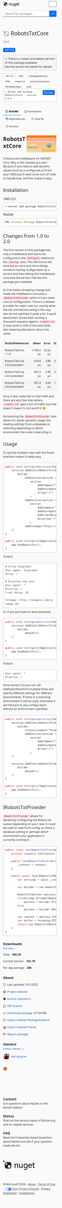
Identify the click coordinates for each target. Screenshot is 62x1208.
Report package (17, 1034)
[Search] (52, 14)
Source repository (19, 999)
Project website (17, 992)
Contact (10, 1099)
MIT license (14, 1006)
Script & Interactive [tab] (39, 81)
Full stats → (10, 948)
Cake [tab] (28, 86)
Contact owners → (13, 1048)
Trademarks (27, 1193)
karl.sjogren (19, 1056)
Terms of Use (46, 1184)
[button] (49, 92)
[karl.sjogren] (6, 1056)
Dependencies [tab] (16, 118)
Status (8, 1116)
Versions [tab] (13, 126)
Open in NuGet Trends (21, 1027)
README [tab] (13, 111)
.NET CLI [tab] (9, 76)
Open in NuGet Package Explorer (28, 1020)
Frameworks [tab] (34, 111)
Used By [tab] (39, 118)
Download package (19, 1013)
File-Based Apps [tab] (13, 86)
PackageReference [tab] (38, 76)
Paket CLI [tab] (20, 81)
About (32, 1184)
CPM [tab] (7, 81)
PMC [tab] (21, 76)
